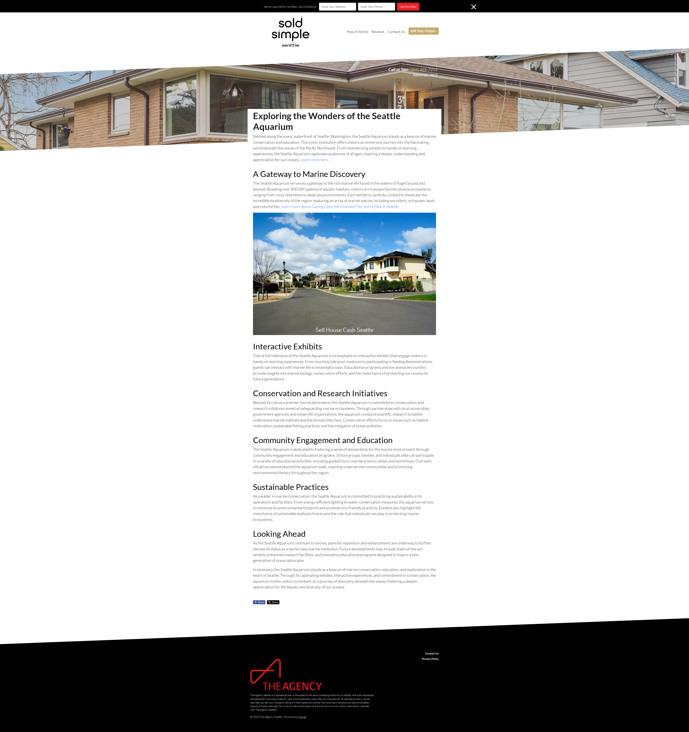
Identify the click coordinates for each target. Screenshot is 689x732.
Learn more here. (314, 159)
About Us (420, 75)
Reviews (378, 31)
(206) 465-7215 (423, 69)
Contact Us (396, 31)
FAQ (433, 75)
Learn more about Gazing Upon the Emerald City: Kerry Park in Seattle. (340, 206)
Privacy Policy (430, 658)
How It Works (357, 31)
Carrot (302, 717)
